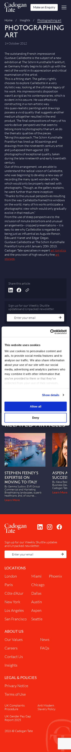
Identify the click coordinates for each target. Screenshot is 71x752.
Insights (25, 20)
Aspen (36, 610)
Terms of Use (15, 694)
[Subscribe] (60, 318)
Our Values (14, 639)
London (11, 576)
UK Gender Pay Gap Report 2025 (18, 718)
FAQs (44, 648)
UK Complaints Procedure (15, 707)
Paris (9, 584)
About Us (14, 631)
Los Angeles (14, 610)
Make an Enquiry (44, 7)
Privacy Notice (16, 685)
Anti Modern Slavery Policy (46, 707)
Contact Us (14, 656)
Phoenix (55, 576)
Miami (36, 576)
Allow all (35, 406)
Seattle (36, 619)
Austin (36, 601)
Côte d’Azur (14, 593)
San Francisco (16, 619)
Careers (11, 648)
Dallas (36, 593)
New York (12, 601)
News (44, 639)
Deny (35, 417)
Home (8, 20)
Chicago (37, 584)
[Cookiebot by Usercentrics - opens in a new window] (50, 331)
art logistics (58, 250)
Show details (50, 395)
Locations (15, 568)
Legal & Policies (21, 677)
